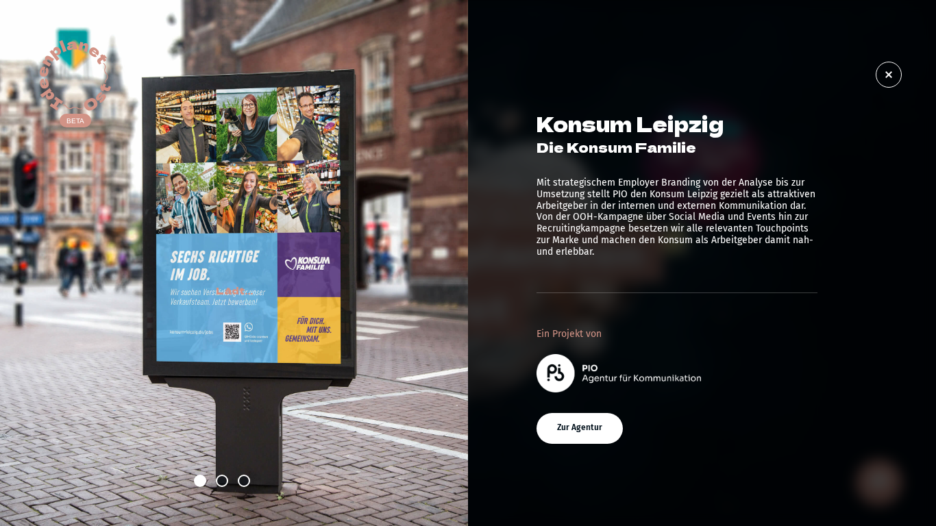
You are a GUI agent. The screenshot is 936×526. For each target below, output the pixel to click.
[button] (580, 428)
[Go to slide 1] (200, 481)
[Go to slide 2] (222, 481)
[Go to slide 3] (244, 481)
